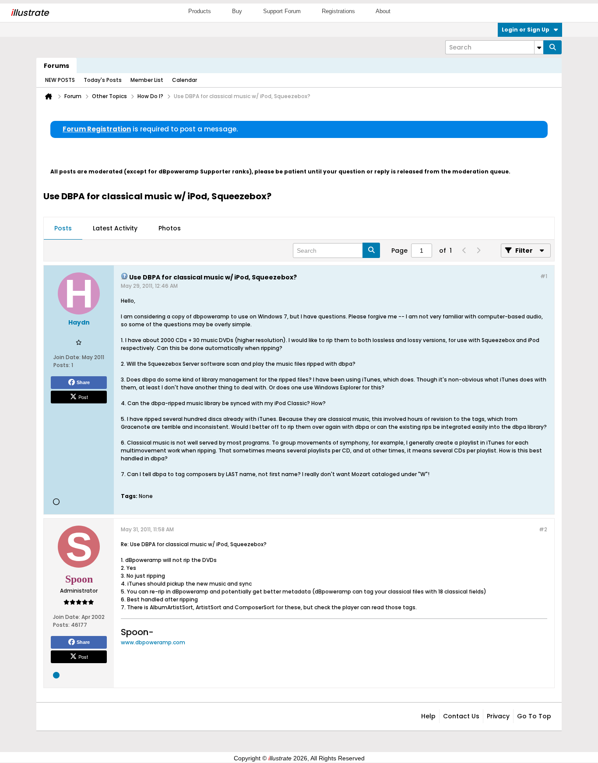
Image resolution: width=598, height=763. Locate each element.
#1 (543, 276)
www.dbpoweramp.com (153, 642)
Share (83, 382)
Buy (237, 11)
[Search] (552, 47)
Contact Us (461, 716)
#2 (543, 529)
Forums (56, 65)
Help (428, 716)
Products (199, 11)
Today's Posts (103, 80)
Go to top (534, 716)
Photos (169, 228)
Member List (146, 80)
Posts (63, 228)
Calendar (184, 80)
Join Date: (67, 357)
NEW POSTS (60, 80)
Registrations (338, 11)
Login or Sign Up (525, 29)
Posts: (61, 365)
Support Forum (282, 11)
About (383, 11)
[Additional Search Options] (539, 47)
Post (83, 396)
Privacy (498, 716)
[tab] (63, 228)
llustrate (30, 13)
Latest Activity (115, 228)
